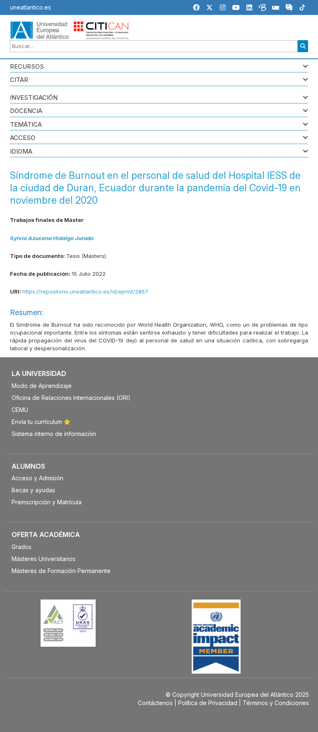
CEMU (20, 409)
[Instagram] (223, 7)
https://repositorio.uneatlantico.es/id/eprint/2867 (85, 291)
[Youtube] (236, 7)
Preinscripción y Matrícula (47, 502)
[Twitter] (209, 7)
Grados (21, 546)
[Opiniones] (289, 9)
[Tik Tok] (302, 9)
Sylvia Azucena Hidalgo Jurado (52, 238)
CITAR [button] (19, 80)
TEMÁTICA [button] (26, 124)
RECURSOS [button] (27, 66)
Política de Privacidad (207, 702)
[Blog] (262, 9)
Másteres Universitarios (43, 558)
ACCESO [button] (22, 138)
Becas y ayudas (33, 490)
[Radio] (275, 9)
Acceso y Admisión (37, 478)
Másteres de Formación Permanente (61, 570)
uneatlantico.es (30, 7)
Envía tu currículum (38, 421)
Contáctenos (155, 702)
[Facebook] (196, 7)
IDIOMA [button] (21, 151)
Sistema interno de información (54, 433)
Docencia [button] (26, 111)
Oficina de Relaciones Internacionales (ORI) (71, 397)
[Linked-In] (249, 7)
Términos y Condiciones (276, 702)
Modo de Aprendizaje (42, 385)
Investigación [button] (34, 97)
